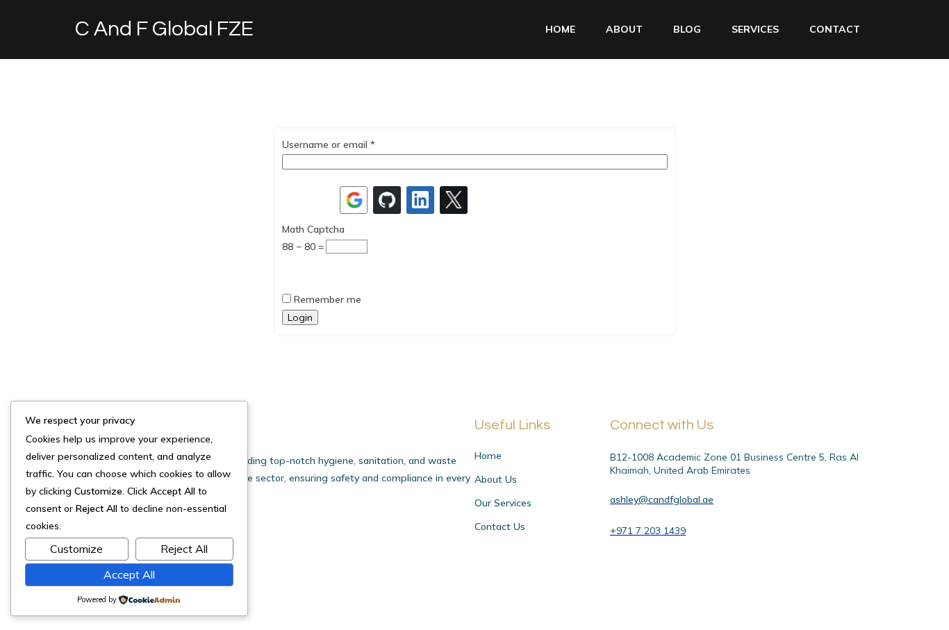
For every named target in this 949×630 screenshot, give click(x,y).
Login (300, 317)
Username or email (328, 144)
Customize (76, 549)
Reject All (184, 549)
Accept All (129, 574)
